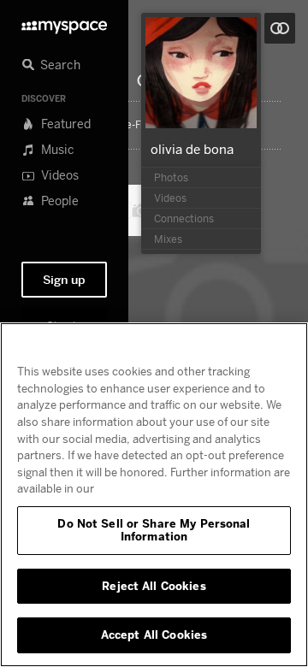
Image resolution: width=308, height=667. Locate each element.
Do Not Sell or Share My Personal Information (153, 530)
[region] (154, 494)
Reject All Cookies (153, 585)
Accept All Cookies (154, 634)
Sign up (64, 279)
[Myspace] (64, 22)
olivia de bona (192, 148)
